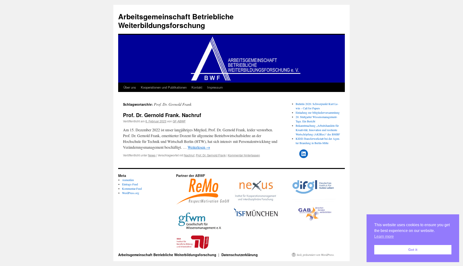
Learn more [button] (384, 236)
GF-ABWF (179, 121)
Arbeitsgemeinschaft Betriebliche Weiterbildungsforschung (176, 20)
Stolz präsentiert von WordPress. (315, 255)
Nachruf (189, 155)
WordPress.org (130, 193)
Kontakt (196, 87)
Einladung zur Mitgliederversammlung (318, 112)
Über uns (129, 87)
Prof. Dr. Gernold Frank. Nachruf (162, 115)
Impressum (215, 87)
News (152, 155)
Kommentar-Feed (132, 188)
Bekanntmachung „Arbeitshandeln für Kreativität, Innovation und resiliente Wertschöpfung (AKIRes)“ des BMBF (318, 130)
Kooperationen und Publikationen (164, 87)
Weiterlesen (199, 147)
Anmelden (128, 180)
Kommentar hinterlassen (244, 155)
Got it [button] (412, 250)
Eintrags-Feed (130, 184)
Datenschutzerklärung (239, 254)
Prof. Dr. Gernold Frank (211, 155)
